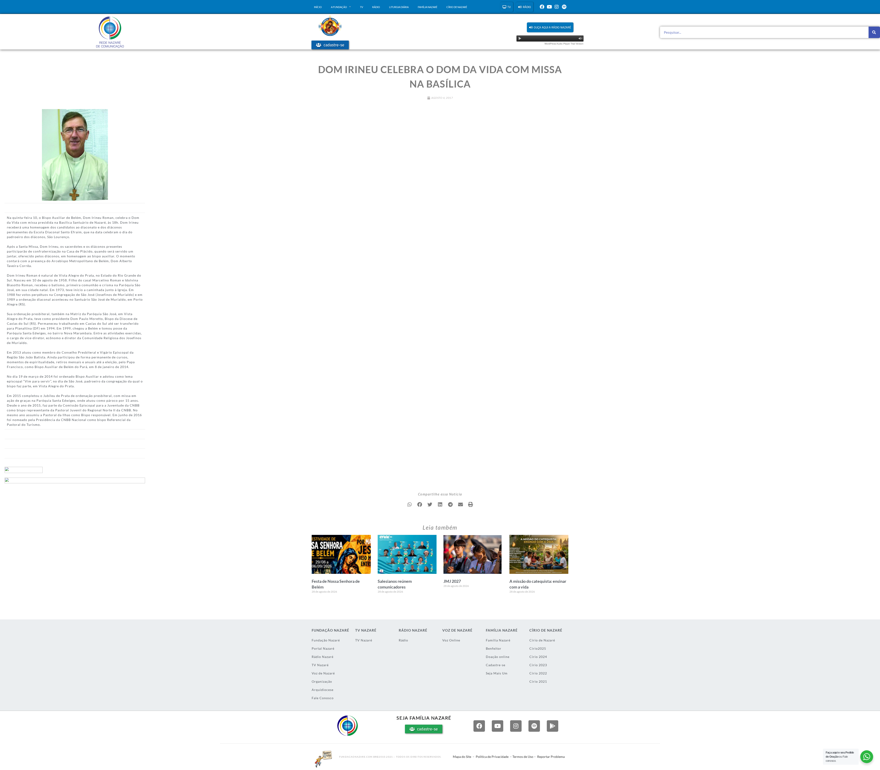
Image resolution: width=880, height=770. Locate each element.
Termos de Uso (522, 757)
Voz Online (451, 640)
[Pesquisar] (874, 32)
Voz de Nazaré (323, 673)
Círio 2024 (538, 657)
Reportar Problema (551, 757)
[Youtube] (549, 7)
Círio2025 (537, 648)
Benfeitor (493, 648)
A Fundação (339, 7)
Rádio (376, 7)
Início (318, 7)
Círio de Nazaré (456, 7)
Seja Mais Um (497, 673)
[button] (550, 27)
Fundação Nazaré (326, 640)
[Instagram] (556, 7)
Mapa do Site (462, 757)
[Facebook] (542, 7)
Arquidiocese (322, 690)
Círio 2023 (538, 665)
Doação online (497, 657)
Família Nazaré (427, 7)
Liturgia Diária (399, 7)
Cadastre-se (495, 665)
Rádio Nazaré (322, 657)
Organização (322, 681)
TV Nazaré (320, 665)
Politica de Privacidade (492, 757)
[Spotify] (564, 7)
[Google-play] (552, 726)
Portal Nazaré (323, 648)
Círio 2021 (538, 681)
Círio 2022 (538, 673)
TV (361, 7)
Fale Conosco (323, 698)
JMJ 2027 (452, 581)
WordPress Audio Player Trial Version (563, 43)
